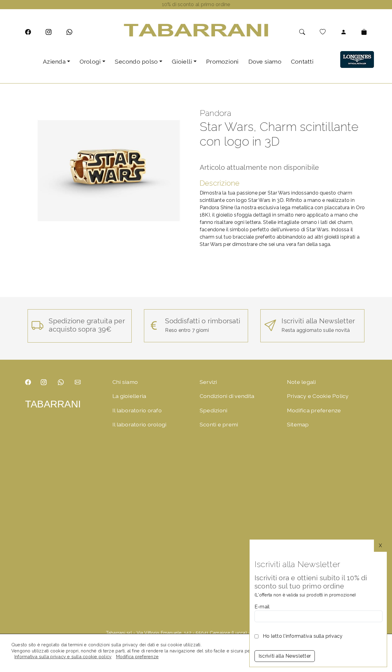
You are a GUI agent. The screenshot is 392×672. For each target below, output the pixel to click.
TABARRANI (53, 404)
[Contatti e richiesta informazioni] (78, 382)
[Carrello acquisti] (364, 32)
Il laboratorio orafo (137, 410)
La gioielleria (129, 396)
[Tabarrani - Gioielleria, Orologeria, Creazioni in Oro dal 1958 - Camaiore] (196, 30)
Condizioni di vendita (227, 396)
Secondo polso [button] (136, 61)
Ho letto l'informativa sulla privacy (303, 636)
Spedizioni (213, 410)
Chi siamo (125, 382)
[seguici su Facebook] (28, 32)
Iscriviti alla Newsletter (284, 656)
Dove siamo (264, 61)
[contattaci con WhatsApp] (69, 32)
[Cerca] (302, 32)
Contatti (302, 61)
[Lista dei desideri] (323, 32)
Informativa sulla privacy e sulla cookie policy (62, 656)
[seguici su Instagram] (48, 32)
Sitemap (298, 424)
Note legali (301, 382)
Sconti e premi (219, 424)
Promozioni (222, 61)
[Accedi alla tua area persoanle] (343, 32)
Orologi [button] (90, 61)
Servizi (208, 382)
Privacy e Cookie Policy (318, 396)
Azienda (54, 61)
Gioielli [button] (182, 61)
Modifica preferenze (314, 410)
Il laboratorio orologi (139, 424)
